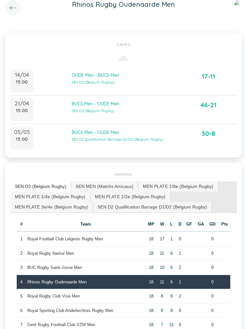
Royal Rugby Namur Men (50, 253)
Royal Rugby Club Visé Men (53, 296)
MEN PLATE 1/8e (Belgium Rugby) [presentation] (178, 186)
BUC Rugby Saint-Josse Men (54, 267)
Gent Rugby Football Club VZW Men (61, 324)
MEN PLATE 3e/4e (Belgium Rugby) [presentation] (51, 206)
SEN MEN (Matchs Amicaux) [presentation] (104, 186)
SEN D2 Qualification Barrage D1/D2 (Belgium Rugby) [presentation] (152, 206)
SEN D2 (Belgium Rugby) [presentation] (40, 186)
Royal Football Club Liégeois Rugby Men (65, 238)
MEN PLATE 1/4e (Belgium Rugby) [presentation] (50, 196)
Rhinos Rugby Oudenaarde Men (57, 282)
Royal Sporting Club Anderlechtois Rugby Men (70, 310)
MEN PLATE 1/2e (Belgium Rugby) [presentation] (130, 196)
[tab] (40, 186)
